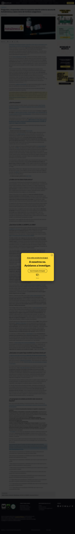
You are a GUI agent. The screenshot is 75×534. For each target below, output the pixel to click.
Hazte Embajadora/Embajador (37, 271)
